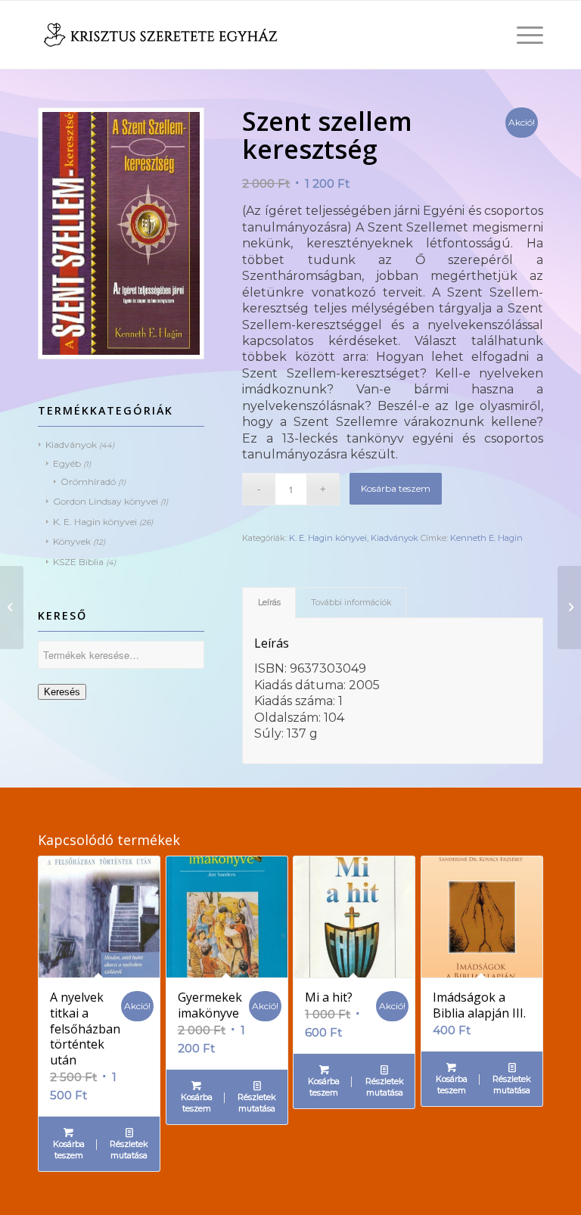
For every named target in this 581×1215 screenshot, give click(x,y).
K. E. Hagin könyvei (95, 521)
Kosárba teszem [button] (69, 1150)
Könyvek (72, 541)
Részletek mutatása (129, 1150)
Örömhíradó (88, 481)
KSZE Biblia (78, 561)
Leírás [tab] (269, 603)
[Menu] (522, 35)
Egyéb (67, 463)
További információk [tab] (351, 603)
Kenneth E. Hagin (486, 538)
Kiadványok (71, 444)
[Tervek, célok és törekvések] (569, 607)
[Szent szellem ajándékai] (11, 607)
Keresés (62, 692)
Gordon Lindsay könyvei (105, 501)
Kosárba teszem (395, 488)
